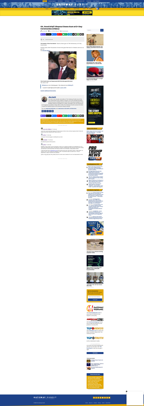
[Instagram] (107, 398)
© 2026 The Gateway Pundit (39, 402)
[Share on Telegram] (69, 34)
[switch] (97, 9)
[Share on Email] (80, 34)
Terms (103, 402)
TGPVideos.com (93, 330)
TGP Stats (95, 353)
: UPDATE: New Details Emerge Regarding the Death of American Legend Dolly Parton (96, 217)
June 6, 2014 (63, 87)
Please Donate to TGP (80, 1)
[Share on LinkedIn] (71, 34)
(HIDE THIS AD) (74, 18)
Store (72, 1)
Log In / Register (96, 1)
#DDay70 (70, 85)
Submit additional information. (48, 91)
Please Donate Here (95, 374)
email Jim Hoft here (50, 108)
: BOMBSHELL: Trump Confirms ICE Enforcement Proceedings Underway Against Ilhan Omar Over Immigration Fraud (96, 213)
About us (90, 402)
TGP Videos (67, 1)
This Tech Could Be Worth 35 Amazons (96, 368)
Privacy (99, 402)
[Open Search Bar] (94, 9)
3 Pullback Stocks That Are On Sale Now (97, 361)
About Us (53, 8)
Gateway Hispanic (52, 1)
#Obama (44, 85)
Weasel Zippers (46, 50)
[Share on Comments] (76, 34)
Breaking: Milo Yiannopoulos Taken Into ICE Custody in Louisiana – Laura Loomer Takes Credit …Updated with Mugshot (96, 185)
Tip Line (44, 1)
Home (47, 8)
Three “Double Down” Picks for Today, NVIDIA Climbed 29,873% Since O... (97, 364)
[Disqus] (62, 141)
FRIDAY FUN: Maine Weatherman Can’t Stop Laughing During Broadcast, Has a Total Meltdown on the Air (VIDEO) (95, 168)
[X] (98, 398)
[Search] (102, 30)
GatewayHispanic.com (94, 312)
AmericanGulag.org (94, 322)
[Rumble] (103, 398)
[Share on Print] (83, 34)
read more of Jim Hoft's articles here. (67, 108)
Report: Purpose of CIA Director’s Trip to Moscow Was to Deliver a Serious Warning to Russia (96, 181)
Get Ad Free (89, 1)
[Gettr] (96, 398)
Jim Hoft (52, 97)
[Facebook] (100, 398)
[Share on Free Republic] (73, 34)
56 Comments (64, 31)
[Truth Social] (94, 398)
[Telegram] (105, 398)
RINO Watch (60, 1)
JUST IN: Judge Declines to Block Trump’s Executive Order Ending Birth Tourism (96, 177)
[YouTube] (109, 398)
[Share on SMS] (78, 34)
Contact (95, 402)
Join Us (59, 8)
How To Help (76, 8)
